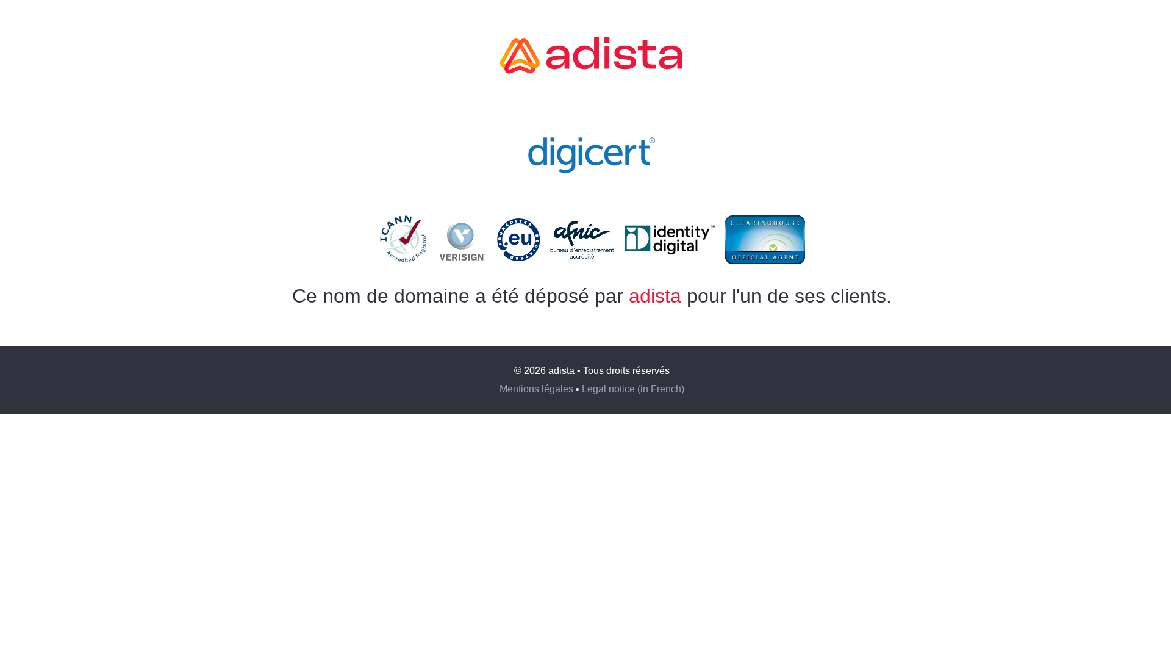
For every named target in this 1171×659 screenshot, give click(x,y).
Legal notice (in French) (633, 389)
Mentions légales (536, 389)
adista (655, 296)
